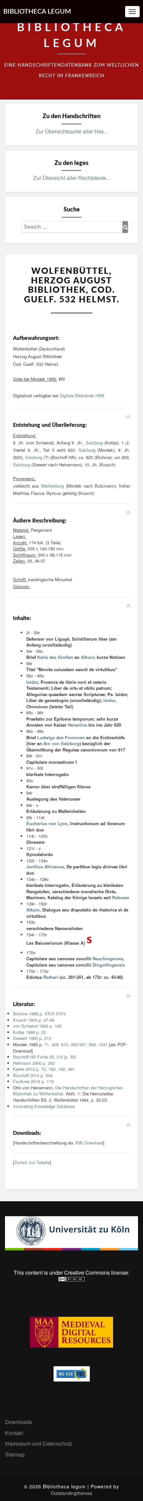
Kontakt (14, 1433)
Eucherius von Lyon (47, 823)
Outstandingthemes (71, 1493)
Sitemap (15, 1454)
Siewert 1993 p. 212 (32, 1038)
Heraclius (77, 725)
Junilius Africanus (45, 866)
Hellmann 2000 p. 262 (34, 1063)
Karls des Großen (55, 657)
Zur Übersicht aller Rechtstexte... (71, 178)
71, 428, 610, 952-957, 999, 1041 (76, 1044)
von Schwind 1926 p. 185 (37, 1026)
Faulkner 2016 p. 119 (33, 1081)
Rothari (50, 977)
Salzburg (94, 442)
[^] (128, 417)
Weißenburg (52, 486)
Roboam (120, 897)
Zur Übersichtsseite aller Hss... (72, 131)
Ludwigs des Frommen (61, 737)
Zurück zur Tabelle (32, 1162)
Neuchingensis (107, 958)
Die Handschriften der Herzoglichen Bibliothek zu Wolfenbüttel (68, 1090)
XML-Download (89, 1143)
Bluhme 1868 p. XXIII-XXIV (39, 1013)
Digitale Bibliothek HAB (82, 395)
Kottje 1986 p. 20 (29, 1032)
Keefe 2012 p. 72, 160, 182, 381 (44, 1069)
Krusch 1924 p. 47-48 (33, 1020)
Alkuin (87, 657)
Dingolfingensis (108, 965)
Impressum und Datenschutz (38, 1443)
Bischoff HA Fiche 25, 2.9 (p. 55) (44, 1057)
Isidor (32, 682)
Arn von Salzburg (61, 743)
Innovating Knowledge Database (44, 1106)
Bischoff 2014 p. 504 (33, 1075)
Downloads (18, 1422)
